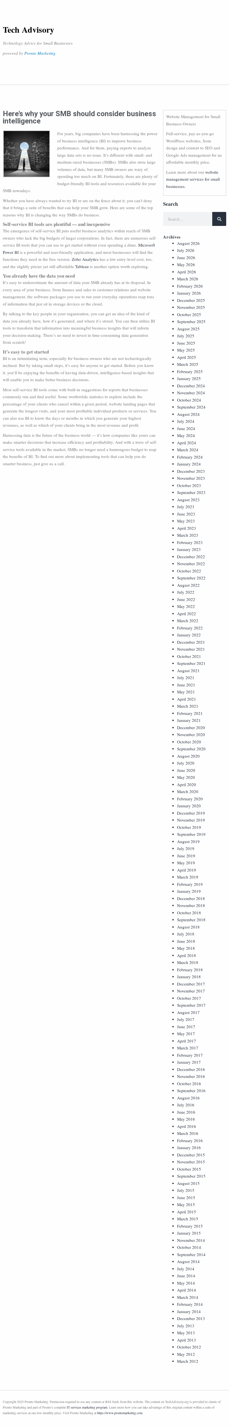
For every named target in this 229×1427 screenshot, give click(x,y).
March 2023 (187, 535)
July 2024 (185, 421)
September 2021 (191, 663)
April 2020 (186, 784)
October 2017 (189, 998)
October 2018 (189, 912)
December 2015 (191, 1155)
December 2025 (191, 300)
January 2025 (189, 378)
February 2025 (190, 371)
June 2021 (186, 685)
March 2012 (187, 1361)
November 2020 (191, 734)
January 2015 (189, 1233)
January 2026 (189, 293)
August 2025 (188, 328)
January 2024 (189, 464)
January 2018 (189, 976)
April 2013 (186, 1340)
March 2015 (187, 1218)
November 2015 (191, 1161)
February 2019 (190, 884)
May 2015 (186, 1204)
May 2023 (186, 521)
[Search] (219, 219)
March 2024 (187, 449)
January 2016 (189, 1147)
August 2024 (188, 414)
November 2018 (191, 905)
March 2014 (187, 1297)
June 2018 (186, 941)
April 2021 (186, 699)
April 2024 (186, 442)
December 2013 (191, 1318)
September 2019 (191, 834)
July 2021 (185, 677)
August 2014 (188, 1261)
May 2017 (186, 1033)
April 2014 (186, 1290)
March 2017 (187, 1048)
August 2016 (188, 1098)
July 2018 (185, 934)
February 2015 (190, 1226)
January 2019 (189, 891)
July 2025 (185, 335)
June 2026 (186, 257)
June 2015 (186, 1197)
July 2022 (185, 592)
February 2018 (190, 969)
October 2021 (189, 656)
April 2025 (186, 357)
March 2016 (187, 1133)
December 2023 (191, 471)
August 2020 (188, 756)
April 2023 (186, 528)
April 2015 (186, 1211)
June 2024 (186, 428)
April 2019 (186, 870)
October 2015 (189, 1169)
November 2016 (191, 1076)
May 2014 (186, 1283)
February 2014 (190, 1304)
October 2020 (189, 741)
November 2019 (191, 820)
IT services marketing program (87, 1407)
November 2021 (191, 649)
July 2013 (185, 1325)
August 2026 (188, 243)
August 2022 (188, 585)
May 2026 (186, 264)
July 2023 (185, 506)
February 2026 (190, 286)
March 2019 (187, 877)
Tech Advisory (28, 29)
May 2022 (186, 606)
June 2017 (186, 1026)
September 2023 (191, 492)
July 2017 (185, 1019)
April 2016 (186, 1126)
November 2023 (191, 478)
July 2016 (185, 1105)
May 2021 (186, 692)
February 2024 (190, 457)
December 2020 (191, 727)
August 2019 (188, 841)
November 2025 (191, 307)
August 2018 (188, 927)
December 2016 (191, 1069)
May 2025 (186, 350)
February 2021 (190, 713)
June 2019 (186, 855)
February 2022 (190, 628)
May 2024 (186, 435)
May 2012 (186, 1354)
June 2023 (186, 514)
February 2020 (190, 798)
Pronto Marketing (40, 53)
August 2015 (188, 1183)
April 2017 (186, 1041)
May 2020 (186, 777)
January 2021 (189, 720)
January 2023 (189, 549)
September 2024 (191, 407)
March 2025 (187, 364)
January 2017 (189, 1062)
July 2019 (185, 848)
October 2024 (189, 400)
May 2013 (186, 1332)
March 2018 (187, 962)
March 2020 (187, 791)
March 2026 (187, 278)
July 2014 (185, 1268)
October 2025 (189, 314)
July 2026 (185, 250)
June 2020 (186, 770)
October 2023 (189, 485)
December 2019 (191, 813)
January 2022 (189, 635)
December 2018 (191, 898)
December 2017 (191, 984)
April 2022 (186, 613)
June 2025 (186, 343)
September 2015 (191, 1176)
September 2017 (191, 1005)
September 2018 (191, 919)
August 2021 (188, 670)
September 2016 (191, 1090)
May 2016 (186, 1119)
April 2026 (186, 272)
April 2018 (186, 955)
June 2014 (186, 1275)
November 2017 (191, 991)
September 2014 (191, 1254)
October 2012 (189, 1347)
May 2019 (186, 862)
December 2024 (191, 385)
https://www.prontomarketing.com (119, 1413)
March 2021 (187, 706)
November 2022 (191, 563)
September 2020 (191, 748)
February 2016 (190, 1140)
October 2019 (189, 827)
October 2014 (189, 1247)
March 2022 (187, 620)
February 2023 (190, 542)
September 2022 (191, 578)
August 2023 (188, 499)
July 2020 (185, 763)
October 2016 (189, 1083)
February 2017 (190, 1055)
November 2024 (191, 392)
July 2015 (185, 1190)
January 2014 (189, 1311)
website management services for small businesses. (193, 179)
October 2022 (189, 571)
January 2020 (189, 805)
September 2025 (191, 321)
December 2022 (191, 556)
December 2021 (191, 642)
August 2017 (188, 1012)
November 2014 (191, 1240)
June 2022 (186, 599)
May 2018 (186, 948)
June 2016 (186, 1112)
